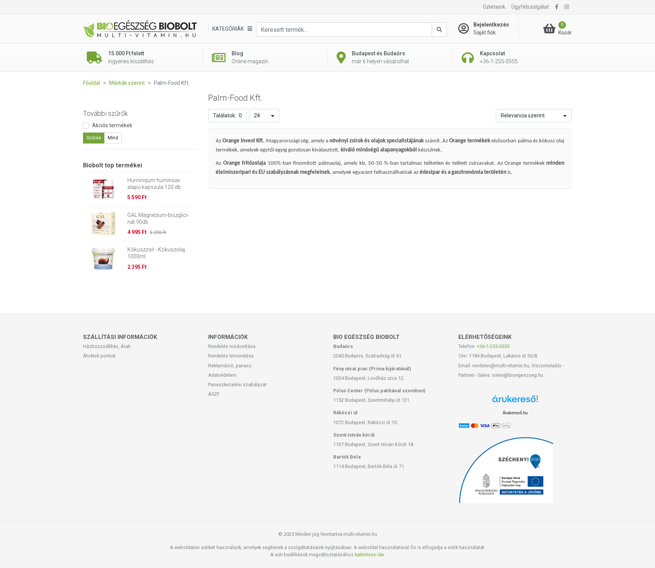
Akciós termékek (112, 125)
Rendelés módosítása (231, 346)
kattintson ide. (370, 554)
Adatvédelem (222, 375)
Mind (113, 137)
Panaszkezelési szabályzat (237, 384)
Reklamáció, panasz (230, 365)
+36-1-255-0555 (493, 346)
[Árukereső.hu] (515, 401)
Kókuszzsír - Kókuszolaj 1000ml (156, 253)
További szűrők (105, 113)
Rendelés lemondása (231, 356)
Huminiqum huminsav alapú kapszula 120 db (154, 183)
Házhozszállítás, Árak (106, 346)
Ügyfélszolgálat (530, 7)
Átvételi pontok (99, 356)
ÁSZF (214, 394)
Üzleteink (494, 7)
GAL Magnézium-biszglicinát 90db (158, 218)
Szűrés (93, 137)
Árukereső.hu (515, 412)
